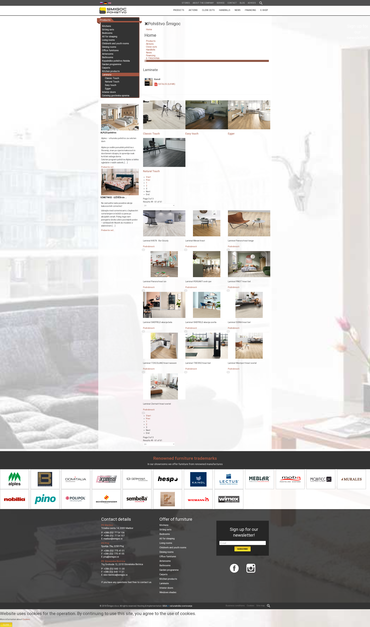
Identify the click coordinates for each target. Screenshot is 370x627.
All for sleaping (109, 36)
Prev (148, 180)
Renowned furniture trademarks (185, 458)
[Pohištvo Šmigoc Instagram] (250, 568)
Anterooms (107, 54)
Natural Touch (112, 81)
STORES (186, 3)
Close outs (151, 46)
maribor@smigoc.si (112, 538)
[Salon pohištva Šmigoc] (117, 10)
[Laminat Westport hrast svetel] (249, 345)
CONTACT (232, 3)
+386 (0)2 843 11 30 (114, 568)
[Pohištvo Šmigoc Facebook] (234, 568)
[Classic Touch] (164, 115)
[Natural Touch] (164, 152)
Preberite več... (108, 167)
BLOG (242, 3)
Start (148, 177)
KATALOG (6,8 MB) (166, 84)
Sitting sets (108, 29)
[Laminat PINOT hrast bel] (249, 264)
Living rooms (108, 40)
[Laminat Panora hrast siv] (164, 264)
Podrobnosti (149, 246)
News (149, 52)
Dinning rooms (109, 47)
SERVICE (221, 3)
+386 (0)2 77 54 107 (114, 535)
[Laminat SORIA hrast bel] (249, 305)
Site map (260, 605)
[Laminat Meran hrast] (206, 223)
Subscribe (242, 549)
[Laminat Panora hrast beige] (249, 223)
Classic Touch (112, 78)
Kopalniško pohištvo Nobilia (116, 60)
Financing (150, 55)
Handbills (150, 49)
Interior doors (109, 92)
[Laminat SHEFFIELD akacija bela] (164, 305)
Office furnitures (110, 50)
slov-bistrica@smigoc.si (115, 574)
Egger (108, 88)
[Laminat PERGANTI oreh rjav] (206, 264)
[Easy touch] (206, 115)
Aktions (150, 44)
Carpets (106, 67)
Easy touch (110, 85)
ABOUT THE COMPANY (203, 3)
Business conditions (235, 605)
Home (149, 29)
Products (151, 41)
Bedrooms (107, 33)
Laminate (106, 74)
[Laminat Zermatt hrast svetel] (164, 386)
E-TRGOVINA (152, 58)
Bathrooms (107, 57)
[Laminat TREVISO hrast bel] (206, 345)
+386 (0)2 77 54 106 (114, 532)
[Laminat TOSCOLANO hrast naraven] (164, 345)
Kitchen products (111, 71)
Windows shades (167, 592)
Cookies (250, 605)
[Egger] (249, 115)
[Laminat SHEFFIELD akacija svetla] (206, 305)
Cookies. (26, 619)
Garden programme (111, 64)
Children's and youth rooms (115, 43)
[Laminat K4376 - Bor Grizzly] (164, 223)
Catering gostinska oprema (115, 95)
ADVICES (252, 3)
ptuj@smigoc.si (111, 556)
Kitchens (106, 26)
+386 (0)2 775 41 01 (114, 550)
